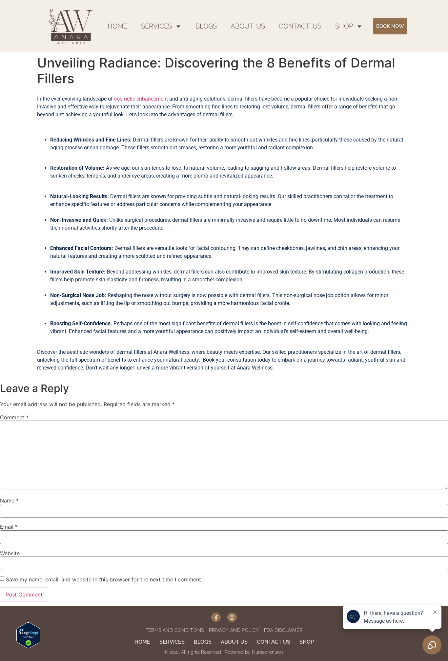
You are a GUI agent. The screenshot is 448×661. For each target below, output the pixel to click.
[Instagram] (232, 617)
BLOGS (206, 26)
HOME (117, 26)
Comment (14, 417)
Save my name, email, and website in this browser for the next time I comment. (104, 579)
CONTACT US (300, 26)
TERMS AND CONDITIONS (175, 630)
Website (10, 553)
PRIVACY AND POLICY (234, 630)
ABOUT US (248, 26)
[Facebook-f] (216, 617)
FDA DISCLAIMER (283, 630)
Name (9, 500)
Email (9, 526)
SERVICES (156, 26)
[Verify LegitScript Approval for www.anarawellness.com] (28, 635)
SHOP (344, 26)
